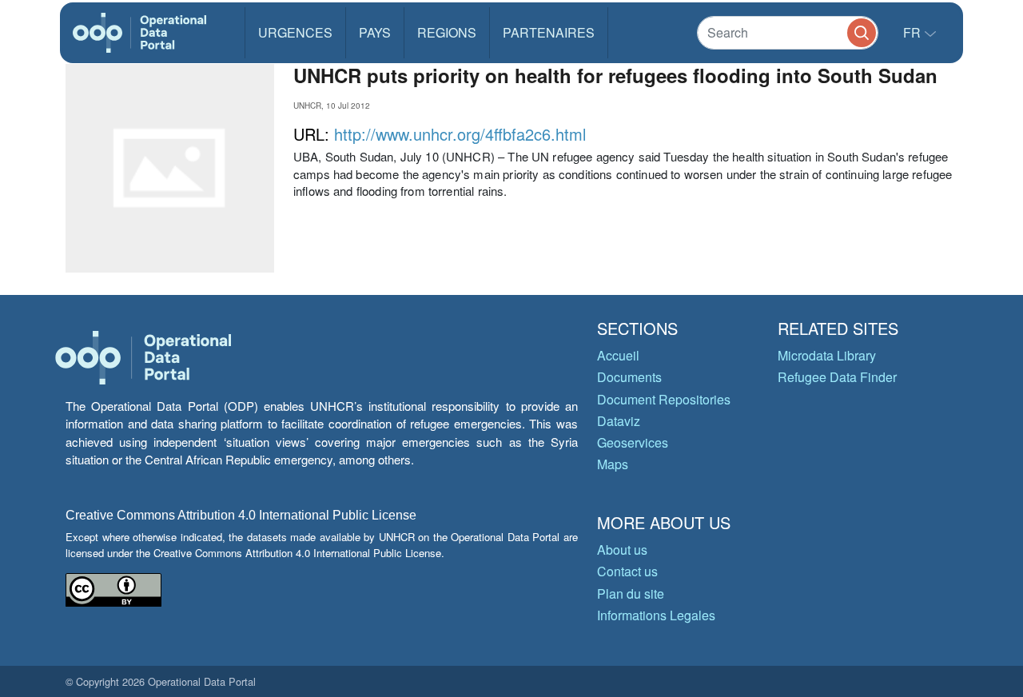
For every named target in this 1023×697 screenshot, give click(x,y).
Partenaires (549, 32)
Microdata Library (827, 355)
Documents (629, 377)
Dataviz (618, 421)
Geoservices (632, 442)
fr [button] (913, 32)
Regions (446, 32)
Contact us (627, 571)
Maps (612, 464)
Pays (375, 32)
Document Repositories (663, 399)
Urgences (295, 32)
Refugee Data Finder (837, 377)
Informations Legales (656, 615)
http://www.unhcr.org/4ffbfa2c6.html (460, 133)
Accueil (618, 355)
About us (622, 549)
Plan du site (630, 593)
